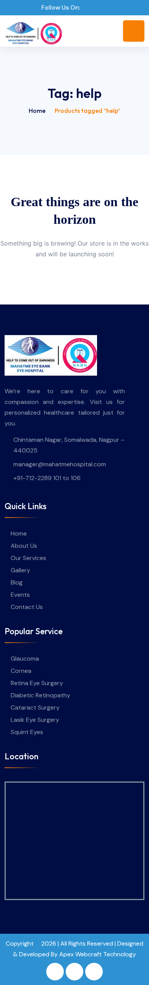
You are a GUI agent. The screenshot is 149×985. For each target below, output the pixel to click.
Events (20, 595)
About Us (24, 546)
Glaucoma (25, 658)
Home (37, 110)
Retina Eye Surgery (37, 683)
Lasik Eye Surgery (35, 720)
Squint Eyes (27, 732)
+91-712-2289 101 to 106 (47, 478)
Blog (17, 582)
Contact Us (27, 607)
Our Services (28, 558)
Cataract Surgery (35, 707)
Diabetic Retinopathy (40, 695)
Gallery (20, 570)
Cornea (21, 671)
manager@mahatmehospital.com (59, 464)
